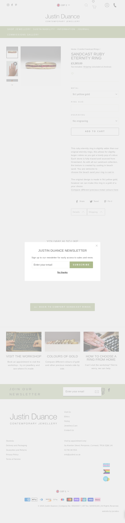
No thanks (62, 272)
